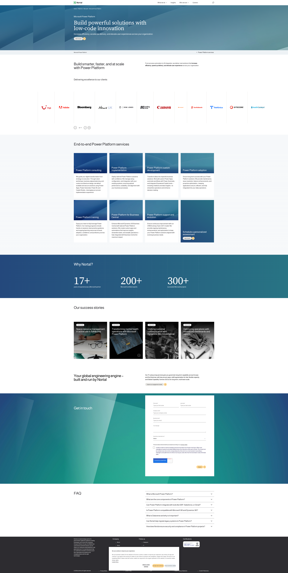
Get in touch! (78, 38)
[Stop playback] (89, 127)
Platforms (80, 8)
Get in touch (187, 238)
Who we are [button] (183, 2)
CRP (150, 570)
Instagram (145, 542)
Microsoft (86, 8)
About (118, 542)
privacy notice (184, 444)
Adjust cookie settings (146, 565)
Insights (173, 2)
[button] (213, 3)
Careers (195, 2)
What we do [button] (161, 2)
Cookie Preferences (204, 570)
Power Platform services (206, 52)
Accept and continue (158, 565)
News (118, 545)
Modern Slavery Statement (180, 570)
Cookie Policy (115, 562)
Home (75, 8)
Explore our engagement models (154, 384)
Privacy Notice (103, 570)
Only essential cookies (170, 565)
